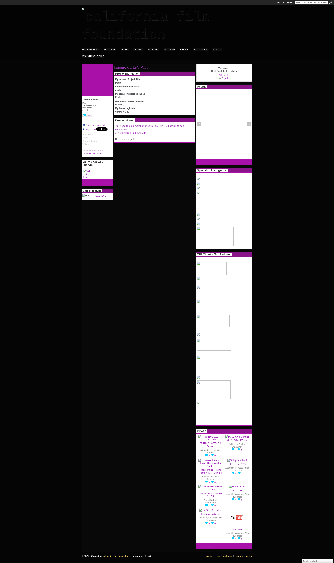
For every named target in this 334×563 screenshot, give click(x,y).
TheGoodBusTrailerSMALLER (210, 495)
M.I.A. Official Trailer (237, 440)
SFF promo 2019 (237, 464)
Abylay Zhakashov (238, 445)
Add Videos (206, 546)
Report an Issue (224, 555)
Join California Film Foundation (130, 132)
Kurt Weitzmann (211, 501)
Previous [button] (199, 124)
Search (330, 2)
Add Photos (206, 162)
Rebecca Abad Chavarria (241, 469)
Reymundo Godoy (213, 451)
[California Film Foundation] (87, 174)
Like (89, 115)
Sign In (289, 2)
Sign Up (280, 2)
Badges (209, 555)
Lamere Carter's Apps (92, 150)
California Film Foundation (240, 495)
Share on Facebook (96, 125)
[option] (224, 124)
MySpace (91, 129)
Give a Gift (100, 196)
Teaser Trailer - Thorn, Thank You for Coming (210, 471)
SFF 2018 (237, 529)
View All (108, 182)
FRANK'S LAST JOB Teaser (210, 445)
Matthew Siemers (212, 477)
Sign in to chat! (310, 561)
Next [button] (249, 124)
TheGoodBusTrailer (210, 514)
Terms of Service (243, 555)
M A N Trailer (237, 490)
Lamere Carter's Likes (92, 153)
